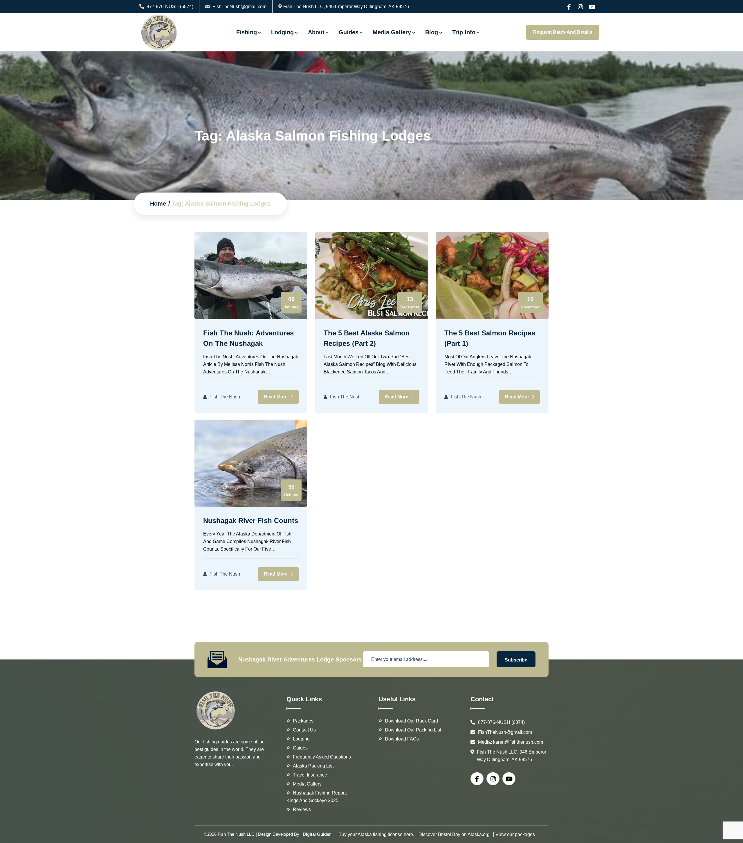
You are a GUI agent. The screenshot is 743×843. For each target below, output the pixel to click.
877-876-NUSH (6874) (169, 6)
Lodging (282, 32)
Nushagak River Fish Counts (250, 520)
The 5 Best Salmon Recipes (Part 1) (489, 338)
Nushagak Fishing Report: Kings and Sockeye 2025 (316, 796)
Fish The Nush (225, 396)
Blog (431, 32)
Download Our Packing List (413, 729)
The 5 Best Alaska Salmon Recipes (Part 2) (367, 338)
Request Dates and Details (562, 32)
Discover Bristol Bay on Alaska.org (454, 834)
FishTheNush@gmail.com (239, 6)
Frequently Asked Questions (322, 756)
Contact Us (304, 729)
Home (158, 203)
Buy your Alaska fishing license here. (376, 834)
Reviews (302, 809)
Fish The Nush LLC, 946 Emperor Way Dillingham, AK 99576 (346, 6)
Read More (276, 396)
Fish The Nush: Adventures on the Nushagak (248, 338)
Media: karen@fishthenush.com (510, 742)
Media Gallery (392, 32)
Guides (348, 32)
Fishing (246, 32)
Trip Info (463, 32)
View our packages (515, 834)
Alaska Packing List (313, 765)
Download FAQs (402, 738)
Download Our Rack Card (411, 720)
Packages (303, 720)
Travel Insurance (310, 774)
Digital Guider (317, 834)
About (316, 32)
